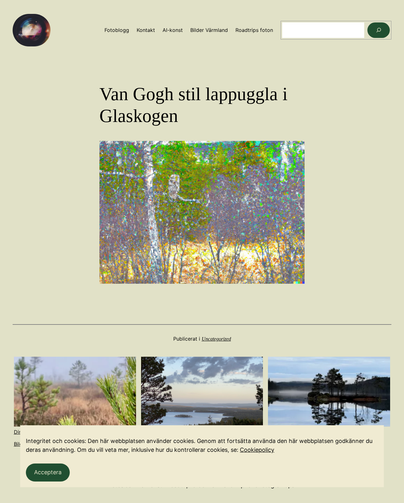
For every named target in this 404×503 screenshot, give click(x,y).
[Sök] (378, 30)
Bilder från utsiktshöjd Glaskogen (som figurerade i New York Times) (202, 435)
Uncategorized (216, 339)
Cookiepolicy (257, 449)
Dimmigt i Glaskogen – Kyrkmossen (56, 432)
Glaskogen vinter (288, 432)
